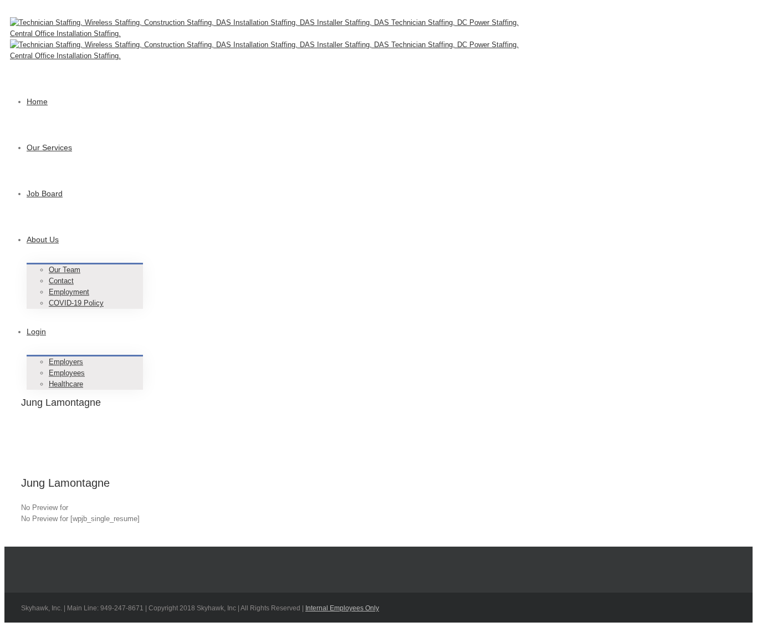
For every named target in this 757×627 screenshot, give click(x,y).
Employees (67, 373)
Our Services (49, 147)
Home (37, 101)
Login (36, 331)
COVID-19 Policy (76, 303)
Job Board (45, 193)
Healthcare (66, 384)
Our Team (64, 270)
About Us (43, 239)
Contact (61, 281)
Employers (66, 362)
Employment (69, 292)
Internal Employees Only (342, 608)
